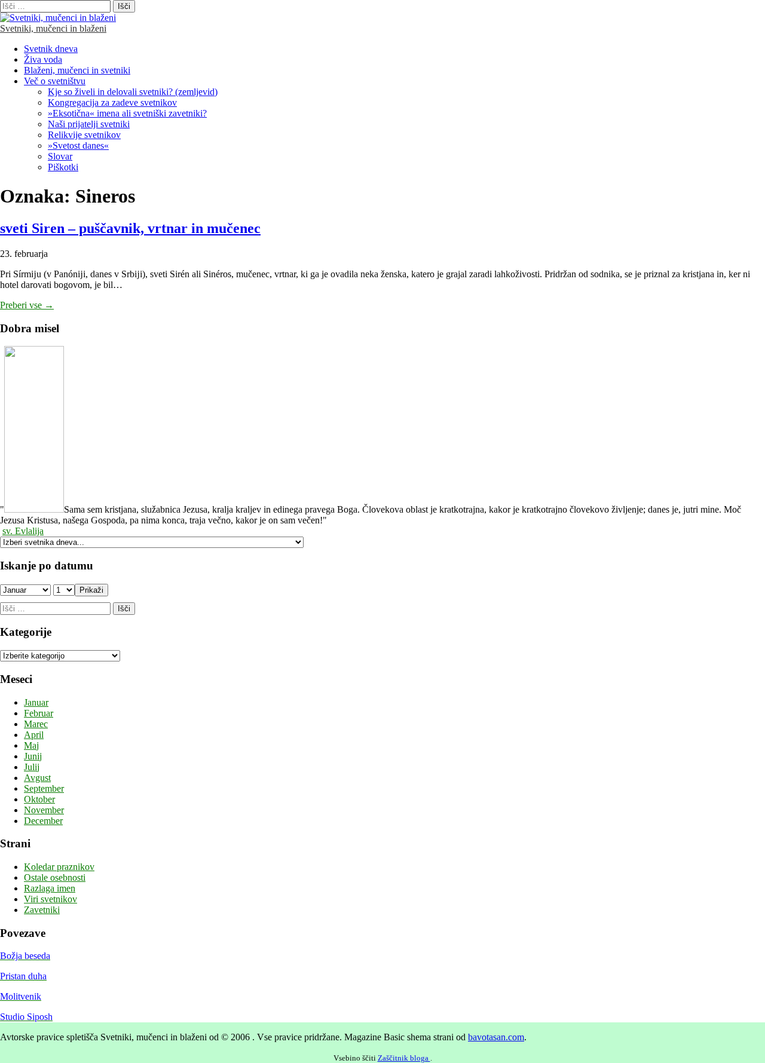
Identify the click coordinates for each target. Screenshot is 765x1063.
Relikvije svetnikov (84, 135)
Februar (38, 713)
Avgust (37, 778)
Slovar (60, 156)
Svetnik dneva (51, 49)
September (44, 788)
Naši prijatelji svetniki (89, 124)
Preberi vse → (27, 305)
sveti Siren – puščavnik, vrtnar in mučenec (130, 228)
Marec (36, 724)
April (34, 735)
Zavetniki (42, 910)
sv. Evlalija (23, 531)
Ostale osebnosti (54, 877)
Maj (31, 745)
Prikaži (91, 590)
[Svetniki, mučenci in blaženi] (58, 18)
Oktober (39, 799)
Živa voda (43, 59)
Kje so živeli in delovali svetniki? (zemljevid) (133, 92)
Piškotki (63, 167)
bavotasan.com (496, 1037)
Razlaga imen (49, 888)
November (44, 810)
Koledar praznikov (59, 867)
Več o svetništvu (54, 81)
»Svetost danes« (78, 145)
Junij (33, 756)
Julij (31, 767)
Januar (36, 702)
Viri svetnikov (50, 899)
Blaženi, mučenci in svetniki (77, 70)
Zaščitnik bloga (404, 1057)
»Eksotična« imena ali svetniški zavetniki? (127, 113)
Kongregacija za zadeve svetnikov (112, 102)
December (43, 821)
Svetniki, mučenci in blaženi (53, 28)
